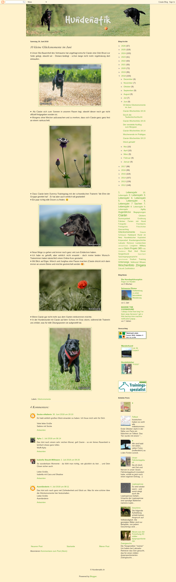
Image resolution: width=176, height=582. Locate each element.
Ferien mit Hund (137, 221)
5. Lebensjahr (128, 200)
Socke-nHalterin (44, 414)
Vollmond (134, 262)
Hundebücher (130, 237)
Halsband (132, 235)
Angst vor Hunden (128, 282)
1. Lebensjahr (127, 192)
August (127, 94)
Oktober (127, 86)
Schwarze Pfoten (129, 288)
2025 (123, 49)
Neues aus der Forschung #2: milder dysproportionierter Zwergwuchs (133, 537)
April (125, 150)
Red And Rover (137, 251)
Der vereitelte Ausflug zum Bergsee (132, 125)
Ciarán (122, 215)
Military (143, 245)
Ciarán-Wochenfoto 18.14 (134, 131)
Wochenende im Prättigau (134, 134)
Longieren (134, 246)
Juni (125, 101)
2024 (123, 53)
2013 (123, 181)
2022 (123, 61)
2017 (123, 166)
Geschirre (136, 508)
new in (120, 249)
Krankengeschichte (137, 240)
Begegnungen (140, 212)
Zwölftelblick (130, 269)
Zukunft (121, 269)
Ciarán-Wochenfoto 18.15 (134, 121)
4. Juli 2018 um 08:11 (59, 487)
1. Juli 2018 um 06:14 (51, 438)
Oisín (126, 248)
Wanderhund (127, 346)
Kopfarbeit (142, 238)
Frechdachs (141, 224)
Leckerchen (141, 243)
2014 (123, 178)
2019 (123, 72)
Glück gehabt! (129, 142)
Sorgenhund (123, 254)
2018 (123, 76)
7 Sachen (136, 203)
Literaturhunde (123, 246)
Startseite (71, 546)
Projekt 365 (136, 248)
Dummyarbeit (124, 218)
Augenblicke (124, 212)
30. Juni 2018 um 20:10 (63, 414)
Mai (125, 147)
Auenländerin (43, 487)
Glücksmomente (44, 399)
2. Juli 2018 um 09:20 (70, 460)
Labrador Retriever (126, 243)
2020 (123, 68)
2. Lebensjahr (136, 195)
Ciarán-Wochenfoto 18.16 (134, 111)
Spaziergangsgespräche (127, 257)
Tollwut (135, 417)
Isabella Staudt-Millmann (48, 460)
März (126, 154)
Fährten (121, 221)
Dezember (128, 79)
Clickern (142, 215)
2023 (123, 57)
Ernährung (142, 219)
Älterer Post (104, 546)
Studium (133, 259)
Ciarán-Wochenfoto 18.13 (134, 138)
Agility (143, 209)
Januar (127, 162)
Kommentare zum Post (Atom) (54, 551)
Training (142, 259)
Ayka (39, 438)
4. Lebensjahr (138, 198)
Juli (125, 98)
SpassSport (142, 254)
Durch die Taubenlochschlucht (132, 116)
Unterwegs (123, 262)
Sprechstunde (123, 259)
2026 (123, 46)
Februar (127, 158)
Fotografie (122, 224)
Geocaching (123, 229)
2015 (123, 174)
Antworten (41, 430)
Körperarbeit (123, 240)
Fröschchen (141, 227)
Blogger (93, 576)
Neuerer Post (36, 546)
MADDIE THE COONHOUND (127, 308)
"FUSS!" (136, 364)
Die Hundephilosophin (131, 279)
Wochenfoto (126, 265)
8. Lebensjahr (137, 207)
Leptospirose (137, 484)
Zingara (141, 265)
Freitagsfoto (123, 227)
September (128, 90)
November (128, 83)
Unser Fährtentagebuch (138, 460)
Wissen (142, 262)
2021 (123, 64)
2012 (123, 185)
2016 (123, 170)
